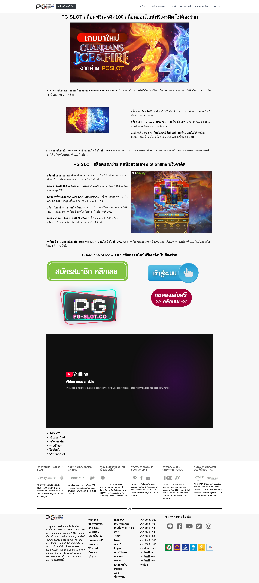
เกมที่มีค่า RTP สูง (124, 528)
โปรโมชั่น (172, 6)
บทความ (217, 6)
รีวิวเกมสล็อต (202, 6)
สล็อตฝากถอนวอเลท (58, 175)
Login (117, 548)
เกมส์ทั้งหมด (95, 536)
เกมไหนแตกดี (121, 524)
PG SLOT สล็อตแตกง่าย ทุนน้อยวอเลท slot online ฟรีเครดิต (130, 164)
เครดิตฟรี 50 (146, 552)
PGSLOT (54, 433)
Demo (117, 540)
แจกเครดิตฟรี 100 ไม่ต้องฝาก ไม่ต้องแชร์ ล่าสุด (73, 186)
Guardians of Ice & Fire (103, 90)
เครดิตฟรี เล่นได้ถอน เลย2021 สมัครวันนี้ (69, 218)
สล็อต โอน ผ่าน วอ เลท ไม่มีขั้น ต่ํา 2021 (69, 207)
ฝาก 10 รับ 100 (148, 520)
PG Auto (119, 556)
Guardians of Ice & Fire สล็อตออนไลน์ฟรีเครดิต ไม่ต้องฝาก (129, 255)
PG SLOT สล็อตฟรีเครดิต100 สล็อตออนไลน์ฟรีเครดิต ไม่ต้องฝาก (129, 17)
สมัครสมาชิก (158, 6)
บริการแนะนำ (57, 453)
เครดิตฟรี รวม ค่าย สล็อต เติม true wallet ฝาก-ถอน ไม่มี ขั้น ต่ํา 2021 (84, 241)
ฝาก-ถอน (93, 528)
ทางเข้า (118, 544)
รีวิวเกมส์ (93, 548)
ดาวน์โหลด (55, 445)
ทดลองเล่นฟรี (95, 540)
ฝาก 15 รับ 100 (148, 532)
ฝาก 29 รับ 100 (148, 528)
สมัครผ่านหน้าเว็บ (65, 6)
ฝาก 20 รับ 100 (148, 524)
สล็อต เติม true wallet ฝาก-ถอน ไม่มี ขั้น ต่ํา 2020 (158, 122)
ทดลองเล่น (186, 6)
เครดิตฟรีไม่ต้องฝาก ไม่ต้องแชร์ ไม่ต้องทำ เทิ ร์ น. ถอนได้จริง (165, 132)
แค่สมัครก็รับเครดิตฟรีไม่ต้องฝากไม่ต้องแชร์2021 (74, 197)
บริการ (92, 556)
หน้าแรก (144, 6)
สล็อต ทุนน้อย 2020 (141, 111)
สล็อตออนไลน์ (57, 437)
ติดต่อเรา (93, 552)
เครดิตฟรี (119, 520)
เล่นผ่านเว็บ (120, 564)
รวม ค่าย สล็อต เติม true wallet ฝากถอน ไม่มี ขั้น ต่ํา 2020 (78, 150)
